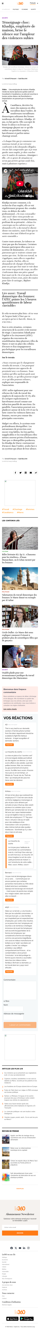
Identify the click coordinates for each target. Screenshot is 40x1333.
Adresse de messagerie (14, 1014)
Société (33, 9)
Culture (4, 1267)
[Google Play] (27, 1318)
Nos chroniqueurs (7, 1278)
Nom (6, 1005)
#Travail (5, 509)
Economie (25, 9)
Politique (16, 9)
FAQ (3, 1296)
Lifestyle (4, 1276)
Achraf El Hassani (10, 78)
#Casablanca (7, 512)
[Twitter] (16, 1248)
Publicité (4, 1287)
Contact (4, 1298)
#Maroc (20, 512)
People (4, 1274)
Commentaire (9, 980)
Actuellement (6, 9)
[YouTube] (20, 1248)
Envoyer (20, 1233)
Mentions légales (7, 1305)
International (5, 1264)
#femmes (30, 509)
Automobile (5, 1271)
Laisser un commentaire (20, 1025)
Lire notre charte (10, 709)
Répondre (9, 744)
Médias (4, 1269)
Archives (4, 1289)
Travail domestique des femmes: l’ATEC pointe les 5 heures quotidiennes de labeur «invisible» (19, 299)
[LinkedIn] (24, 1248)
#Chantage (17, 509)
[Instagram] (28, 1248)
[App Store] (12, 1318)
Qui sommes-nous (7, 1285)
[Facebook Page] (11, 1248)
